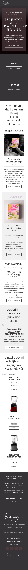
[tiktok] (12, 548)
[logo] (6, 1)
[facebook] (7, 548)
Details (18, 145)
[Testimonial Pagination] (12, 501)
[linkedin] (20, 548)
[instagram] (16, 548)
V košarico (10, 145)
